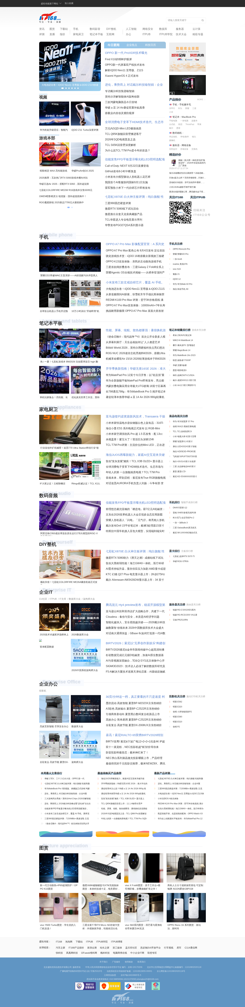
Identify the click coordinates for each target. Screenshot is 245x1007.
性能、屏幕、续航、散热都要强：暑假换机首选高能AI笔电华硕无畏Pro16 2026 (136, 330)
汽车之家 (60, 947)
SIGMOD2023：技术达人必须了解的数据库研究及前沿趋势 (135, 666)
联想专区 (152, 952)
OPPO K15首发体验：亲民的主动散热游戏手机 (134, 261)
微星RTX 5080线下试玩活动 (121, 208)
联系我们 (142, 962)
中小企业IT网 (137, 952)
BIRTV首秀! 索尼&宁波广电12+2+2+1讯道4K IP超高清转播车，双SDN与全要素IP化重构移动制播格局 (135, 741)
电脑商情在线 (120, 952)
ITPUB (146, 34)
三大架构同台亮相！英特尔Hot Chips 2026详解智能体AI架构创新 (67, 799)
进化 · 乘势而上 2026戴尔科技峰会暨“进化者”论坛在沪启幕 (67, 804)
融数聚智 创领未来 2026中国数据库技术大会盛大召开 (135, 627)
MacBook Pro (189, 117)
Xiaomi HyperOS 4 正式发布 (121, 75)
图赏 (52, 29)
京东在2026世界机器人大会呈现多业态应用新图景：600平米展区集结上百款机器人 (134, 514)
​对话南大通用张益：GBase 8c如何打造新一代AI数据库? (135, 633)
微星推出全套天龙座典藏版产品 (123, 214)
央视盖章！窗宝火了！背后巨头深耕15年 (130, 439)
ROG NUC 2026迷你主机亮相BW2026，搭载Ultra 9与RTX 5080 (135, 353)
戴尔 (171, 128)
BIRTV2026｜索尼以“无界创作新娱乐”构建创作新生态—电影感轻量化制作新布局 (135, 643)
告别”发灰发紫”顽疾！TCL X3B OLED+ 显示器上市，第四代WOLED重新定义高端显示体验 (134, 461)
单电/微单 (184, 137)
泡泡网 (68, 941)
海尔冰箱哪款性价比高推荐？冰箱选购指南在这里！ (187, 173)
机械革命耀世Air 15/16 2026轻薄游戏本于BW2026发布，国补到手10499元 (136, 358)
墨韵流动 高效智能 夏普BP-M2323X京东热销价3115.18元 (134, 703)
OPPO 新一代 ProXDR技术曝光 (126, 53)
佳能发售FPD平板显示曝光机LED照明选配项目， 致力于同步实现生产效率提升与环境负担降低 (135, 159)
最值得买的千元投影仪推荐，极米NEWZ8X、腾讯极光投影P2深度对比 (135, 763)
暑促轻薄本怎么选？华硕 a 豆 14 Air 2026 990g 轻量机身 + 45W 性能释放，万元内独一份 (123, 789)
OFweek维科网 (89, 952)
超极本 (195, 121)
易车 (179, 947)
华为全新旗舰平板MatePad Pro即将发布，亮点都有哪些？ (135, 380)
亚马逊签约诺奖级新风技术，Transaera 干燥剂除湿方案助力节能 (135, 416)
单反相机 (173, 137)
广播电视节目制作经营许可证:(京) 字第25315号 (81, 971)
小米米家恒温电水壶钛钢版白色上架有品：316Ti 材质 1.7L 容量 (134, 422)
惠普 (178, 128)
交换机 (195, 149)
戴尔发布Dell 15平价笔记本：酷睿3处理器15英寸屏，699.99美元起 (135, 525)
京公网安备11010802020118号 (171, 971)
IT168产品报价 (76, 947)
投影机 (42, 690)
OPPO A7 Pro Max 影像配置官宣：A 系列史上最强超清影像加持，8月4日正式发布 (135, 244)
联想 (180, 124)
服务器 (180, 29)
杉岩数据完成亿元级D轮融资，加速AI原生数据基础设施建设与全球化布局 (135, 655)
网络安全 (147, 29)
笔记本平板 (96, 34)
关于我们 (104, 962)
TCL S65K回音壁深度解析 (120, 145)
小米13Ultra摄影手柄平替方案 (182, 187)
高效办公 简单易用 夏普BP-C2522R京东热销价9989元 (134, 719)
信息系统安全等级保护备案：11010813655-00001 (129, 971)
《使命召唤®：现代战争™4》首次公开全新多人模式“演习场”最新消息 (135, 336)
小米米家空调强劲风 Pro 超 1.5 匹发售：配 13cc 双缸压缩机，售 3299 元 (134, 433)
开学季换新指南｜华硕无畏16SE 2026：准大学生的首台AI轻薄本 (136, 368)
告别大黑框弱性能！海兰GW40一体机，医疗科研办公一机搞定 (135, 563)
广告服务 (116, 962)
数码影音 (95, 29)
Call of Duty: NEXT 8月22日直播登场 (127, 165)
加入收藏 (69, 3)
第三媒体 (117, 947)
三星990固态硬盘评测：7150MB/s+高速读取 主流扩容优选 (66, 819)
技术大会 (181, 34)
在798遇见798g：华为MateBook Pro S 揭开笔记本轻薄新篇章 (136, 391)
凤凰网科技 (72, 952)
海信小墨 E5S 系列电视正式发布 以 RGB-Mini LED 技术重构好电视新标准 (133, 428)
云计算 (196, 29)
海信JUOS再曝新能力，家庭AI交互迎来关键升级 (135, 454)
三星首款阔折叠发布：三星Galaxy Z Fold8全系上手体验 (135, 267)
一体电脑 (184, 121)
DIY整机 (111, 29)
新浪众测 (92, 947)
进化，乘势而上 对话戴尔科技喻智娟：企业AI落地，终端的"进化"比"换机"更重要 (134, 84)
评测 (41, 34)
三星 (194, 108)
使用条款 (129, 962)
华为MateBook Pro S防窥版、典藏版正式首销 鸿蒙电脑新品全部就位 (67, 789)
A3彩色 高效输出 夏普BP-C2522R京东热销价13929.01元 (133, 708)
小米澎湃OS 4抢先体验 (168, 799)
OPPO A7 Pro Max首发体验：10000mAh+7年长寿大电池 (135, 305)
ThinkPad (190, 124)
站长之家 (104, 947)
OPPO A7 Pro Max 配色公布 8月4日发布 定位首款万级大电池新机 (135, 250)
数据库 (163, 29)
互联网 (110, 34)
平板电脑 (173, 121)
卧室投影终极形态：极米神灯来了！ (127, 752)
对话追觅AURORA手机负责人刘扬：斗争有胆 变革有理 (135, 483)
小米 (171, 112)
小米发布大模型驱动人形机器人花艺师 (127, 176)
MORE (200, 99)
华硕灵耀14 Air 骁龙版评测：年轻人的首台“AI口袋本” (66, 190)
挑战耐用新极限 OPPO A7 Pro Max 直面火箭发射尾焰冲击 (135, 310)
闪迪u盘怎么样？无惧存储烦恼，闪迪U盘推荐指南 (187, 178)
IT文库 (62, 599)
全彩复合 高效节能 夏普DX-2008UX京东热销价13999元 (134, 725)
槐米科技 (105, 952)
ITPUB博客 (116, 941)
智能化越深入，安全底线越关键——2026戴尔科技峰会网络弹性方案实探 (135, 622)
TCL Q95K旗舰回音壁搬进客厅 (123, 134)
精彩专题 (197, 34)
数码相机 (177, 133)
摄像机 (172, 140)
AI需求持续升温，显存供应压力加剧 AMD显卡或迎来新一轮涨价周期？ (136, 568)
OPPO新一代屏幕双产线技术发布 (125, 64)
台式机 (172, 124)
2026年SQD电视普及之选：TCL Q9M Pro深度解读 (123, 814)
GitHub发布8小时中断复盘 (120, 171)
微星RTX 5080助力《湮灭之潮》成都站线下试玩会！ (134, 557)
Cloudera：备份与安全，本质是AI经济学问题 (132, 616)
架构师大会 (89, 599)
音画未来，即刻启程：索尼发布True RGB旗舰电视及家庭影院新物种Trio (136, 477)
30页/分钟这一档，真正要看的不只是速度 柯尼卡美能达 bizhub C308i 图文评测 (135, 696)
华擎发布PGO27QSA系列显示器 (124, 225)
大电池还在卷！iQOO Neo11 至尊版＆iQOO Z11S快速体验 (135, 288)
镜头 (194, 137)
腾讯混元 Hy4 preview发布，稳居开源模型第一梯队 (135, 605)
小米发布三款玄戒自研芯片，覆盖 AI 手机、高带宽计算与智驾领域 (135, 282)
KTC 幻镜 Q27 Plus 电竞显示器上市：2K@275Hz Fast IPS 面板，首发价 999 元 (135, 574)
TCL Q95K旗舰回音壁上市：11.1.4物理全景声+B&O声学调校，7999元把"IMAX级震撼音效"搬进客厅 (124, 804)
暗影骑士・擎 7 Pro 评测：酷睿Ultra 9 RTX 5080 (64, 177)
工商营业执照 (110, 975)
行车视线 (168, 947)
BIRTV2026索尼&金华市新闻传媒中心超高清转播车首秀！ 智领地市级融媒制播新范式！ (135, 649)
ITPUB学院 (165, 34)
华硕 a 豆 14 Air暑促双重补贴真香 (125, 107)
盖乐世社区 (131, 947)
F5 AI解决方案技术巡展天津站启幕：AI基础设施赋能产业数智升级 (135, 671)
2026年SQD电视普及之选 (120, 139)
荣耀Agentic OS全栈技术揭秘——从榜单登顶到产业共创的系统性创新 (135, 272)
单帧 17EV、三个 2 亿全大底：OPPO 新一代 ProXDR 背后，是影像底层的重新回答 (64, 779)
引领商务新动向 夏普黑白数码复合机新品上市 (133, 714)
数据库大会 (74, 599)
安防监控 (173, 149)
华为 (180, 108)
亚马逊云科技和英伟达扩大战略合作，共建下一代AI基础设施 (135, 611)
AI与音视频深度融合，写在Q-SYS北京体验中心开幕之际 (135, 660)
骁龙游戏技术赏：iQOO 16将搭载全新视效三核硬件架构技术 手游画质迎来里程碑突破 (135, 256)
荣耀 (187, 108)
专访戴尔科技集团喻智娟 (119, 91)
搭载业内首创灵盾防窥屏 (119, 113)
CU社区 (43, 599)
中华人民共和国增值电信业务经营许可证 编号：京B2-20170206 (113, 967)
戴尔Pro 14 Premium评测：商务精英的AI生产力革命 (66, 184)
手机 (75, 29)
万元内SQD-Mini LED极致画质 (123, 128)
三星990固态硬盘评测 (118, 203)
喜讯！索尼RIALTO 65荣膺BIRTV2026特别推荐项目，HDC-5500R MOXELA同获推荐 (134, 735)
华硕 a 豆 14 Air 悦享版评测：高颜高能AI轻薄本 (64, 196)
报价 (62, 34)
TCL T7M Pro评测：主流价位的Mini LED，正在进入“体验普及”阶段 (135, 444)
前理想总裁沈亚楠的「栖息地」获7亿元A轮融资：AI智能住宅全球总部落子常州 (135, 509)
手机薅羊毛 (185, 104)
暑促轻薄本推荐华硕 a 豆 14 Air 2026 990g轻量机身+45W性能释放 (135, 397)
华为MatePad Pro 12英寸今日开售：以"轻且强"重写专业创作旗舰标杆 (135, 375)
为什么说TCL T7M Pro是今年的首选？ (127, 150)
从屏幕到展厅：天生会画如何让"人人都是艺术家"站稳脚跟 (133, 342)
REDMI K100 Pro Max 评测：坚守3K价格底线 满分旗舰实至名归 (134, 299)
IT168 (59, 941)
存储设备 (184, 149)
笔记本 (176, 117)
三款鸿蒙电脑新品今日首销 (121, 102)
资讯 (41, 29)
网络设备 (186, 145)
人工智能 (131, 29)
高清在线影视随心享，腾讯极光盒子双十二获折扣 (187, 192)
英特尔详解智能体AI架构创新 (122, 96)
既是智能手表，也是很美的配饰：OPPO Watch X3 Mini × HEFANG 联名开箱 (180, 814)
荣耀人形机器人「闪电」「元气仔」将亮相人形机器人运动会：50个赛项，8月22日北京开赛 (135, 520)
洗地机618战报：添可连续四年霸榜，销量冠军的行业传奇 (187, 182)
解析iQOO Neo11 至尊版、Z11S (124, 70)
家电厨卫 (78, 34)
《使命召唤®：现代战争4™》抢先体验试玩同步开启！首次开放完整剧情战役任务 (66, 824)
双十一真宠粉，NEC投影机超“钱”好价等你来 (132, 747)
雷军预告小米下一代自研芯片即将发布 (127, 187)
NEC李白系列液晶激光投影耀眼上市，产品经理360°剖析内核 (134, 758)
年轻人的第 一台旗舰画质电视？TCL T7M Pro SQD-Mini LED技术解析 (133, 472)
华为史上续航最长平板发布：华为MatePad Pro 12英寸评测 (180, 819)
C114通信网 (191, 947)
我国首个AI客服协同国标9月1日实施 (126, 182)
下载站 (64, 29)
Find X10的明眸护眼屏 (118, 59)
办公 (128, 34)
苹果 (199, 124)
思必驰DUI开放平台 (150, 947)
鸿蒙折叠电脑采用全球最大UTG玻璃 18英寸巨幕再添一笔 (136, 386)
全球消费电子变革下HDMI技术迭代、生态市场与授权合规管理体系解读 (134, 122)
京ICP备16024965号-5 (131, 975)
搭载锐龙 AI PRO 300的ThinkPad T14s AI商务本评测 (66, 202)
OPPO (172, 108)
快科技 (59, 952)
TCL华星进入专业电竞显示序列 (123, 219)
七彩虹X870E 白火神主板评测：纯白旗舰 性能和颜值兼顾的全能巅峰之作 (134, 196)
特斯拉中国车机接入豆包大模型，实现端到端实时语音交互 (135, 531)
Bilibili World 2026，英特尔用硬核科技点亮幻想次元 (135, 347)
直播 (52, 34)
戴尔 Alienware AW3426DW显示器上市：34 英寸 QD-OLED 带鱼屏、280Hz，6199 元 (135, 579)
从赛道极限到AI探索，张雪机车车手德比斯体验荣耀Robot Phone (135, 294)
